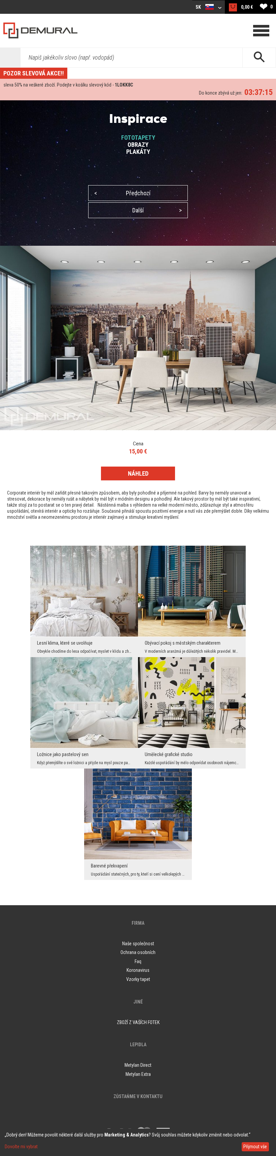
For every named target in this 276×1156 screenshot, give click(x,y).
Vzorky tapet (138, 979)
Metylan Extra (138, 1074)
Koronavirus (138, 970)
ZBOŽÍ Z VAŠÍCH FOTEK (138, 1022)
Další (157, 210)
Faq (138, 961)
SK (199, 7)
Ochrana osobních (138, 952)
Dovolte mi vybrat (21, 1146)
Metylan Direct (138, 1065)
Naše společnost (138, 943)
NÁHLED (138, 473)
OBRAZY (138, 144)
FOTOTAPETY (138, 137)
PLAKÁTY (138, 151)
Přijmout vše (255, 1146)
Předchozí (122, 193)
